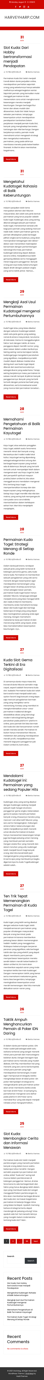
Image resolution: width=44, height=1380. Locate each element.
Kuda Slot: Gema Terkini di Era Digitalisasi (18, 664)
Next (36, 1241)
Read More (11, 159)
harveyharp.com (22, 17)
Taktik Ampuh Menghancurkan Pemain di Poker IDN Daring (21, 1026)
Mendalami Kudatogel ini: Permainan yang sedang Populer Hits (21, 782)
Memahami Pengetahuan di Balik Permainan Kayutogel (22, 426)
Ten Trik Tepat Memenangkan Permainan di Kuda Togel (20, 903)
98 (27, 1241)
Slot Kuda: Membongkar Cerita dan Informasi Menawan (21, 1140)
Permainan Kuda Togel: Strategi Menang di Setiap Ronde (19, 546)
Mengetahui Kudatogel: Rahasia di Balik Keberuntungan (20, 188)
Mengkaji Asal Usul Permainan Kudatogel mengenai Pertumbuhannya (22, 308)
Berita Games (34, 72)
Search (10, 1256)
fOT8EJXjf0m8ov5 (13, 72)
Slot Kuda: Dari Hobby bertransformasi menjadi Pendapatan (18, 56)
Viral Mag (29, 1373)
